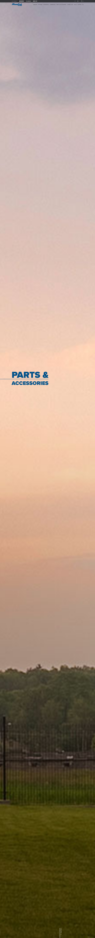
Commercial (53, 4)
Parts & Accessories (61, 4)
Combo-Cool (70, 4)
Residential (46, 4)
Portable (40, 4)
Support (79, 4)
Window (35, 4)
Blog (75, 4)
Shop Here (61, 930)
